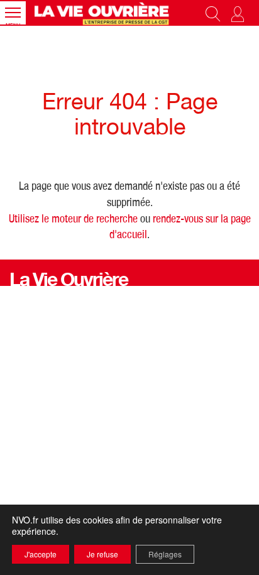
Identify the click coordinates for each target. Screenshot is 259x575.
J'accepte (41, 554)
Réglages (165, 554)
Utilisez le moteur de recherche (73, 220)
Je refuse (102, 554)
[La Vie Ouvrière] (103, 13)
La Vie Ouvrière (68, 282)
